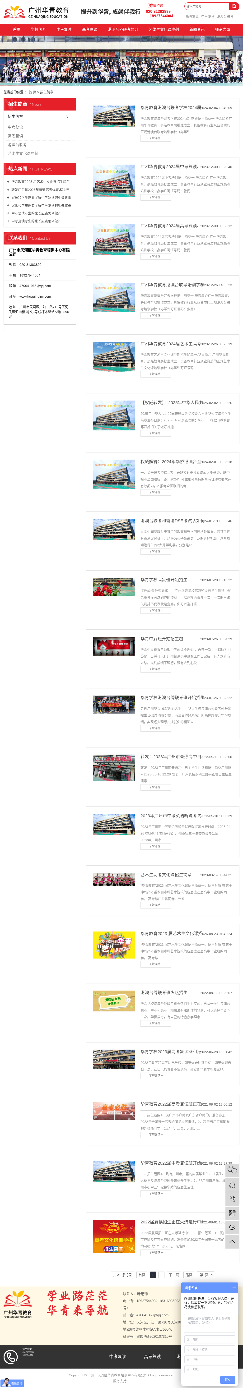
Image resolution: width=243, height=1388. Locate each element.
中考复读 (208, 16)
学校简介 (38, 30)
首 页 (32, 92)
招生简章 (15, 117)
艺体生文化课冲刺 (164, 30)
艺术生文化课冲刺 (23, 154)
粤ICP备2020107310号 (154, 1336)
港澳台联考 (225, 16)
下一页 (174, 1275)
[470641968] (232, 1185)
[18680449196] (232, 1199)
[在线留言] (232, 1227)
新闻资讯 (197, 30)
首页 (16, 30)
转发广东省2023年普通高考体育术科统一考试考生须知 (41, 190)
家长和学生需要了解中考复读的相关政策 (40, 197)
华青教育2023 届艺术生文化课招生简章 (40, 182)
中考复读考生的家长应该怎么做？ (35, 213)
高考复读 (192, 16)
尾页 (189, 1275)
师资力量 (222, 30)
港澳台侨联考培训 (123, 30)
